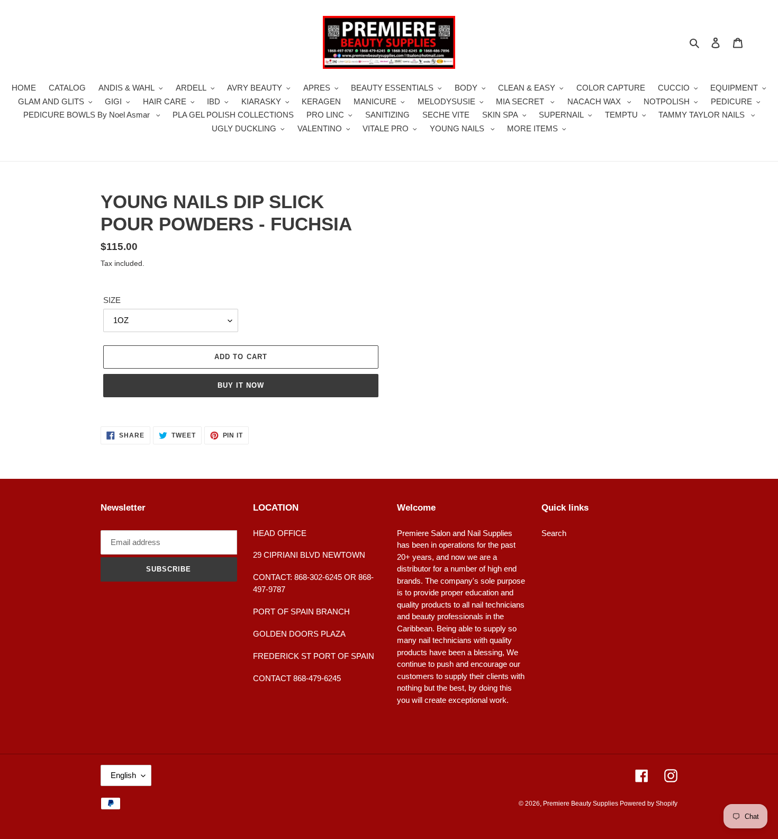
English (123, 775)
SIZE (112, 300)
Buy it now (241, 385)
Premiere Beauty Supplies (581, 803)
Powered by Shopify (648, 803)
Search (553, 533)
